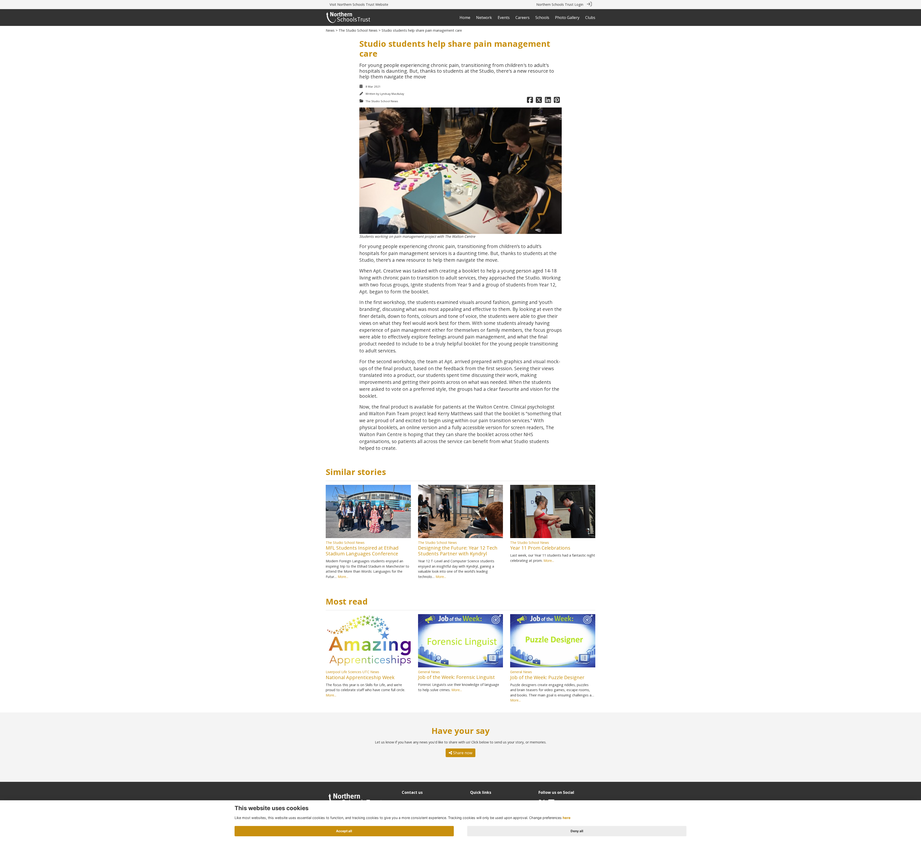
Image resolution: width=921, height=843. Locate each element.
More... (343, 576)
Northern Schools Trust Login (559, 4)
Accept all (344, 831)
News (330, 30)
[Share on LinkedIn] (548, 101)
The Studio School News (358, 30)
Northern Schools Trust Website (362, 4)
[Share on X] (539, 101)
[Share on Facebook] (530, 101)
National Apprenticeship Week (360, 677)
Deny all (577, 831)
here (567, 818)
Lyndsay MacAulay (392, 93)
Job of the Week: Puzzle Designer (547, 677)
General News (429, 672)
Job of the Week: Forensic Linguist (456, 677)
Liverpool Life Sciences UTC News (352, 672)
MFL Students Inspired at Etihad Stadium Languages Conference (362, 551)
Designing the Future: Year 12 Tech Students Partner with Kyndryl (457, 551)
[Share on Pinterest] (557, 101)
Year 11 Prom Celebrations (540, 548)
